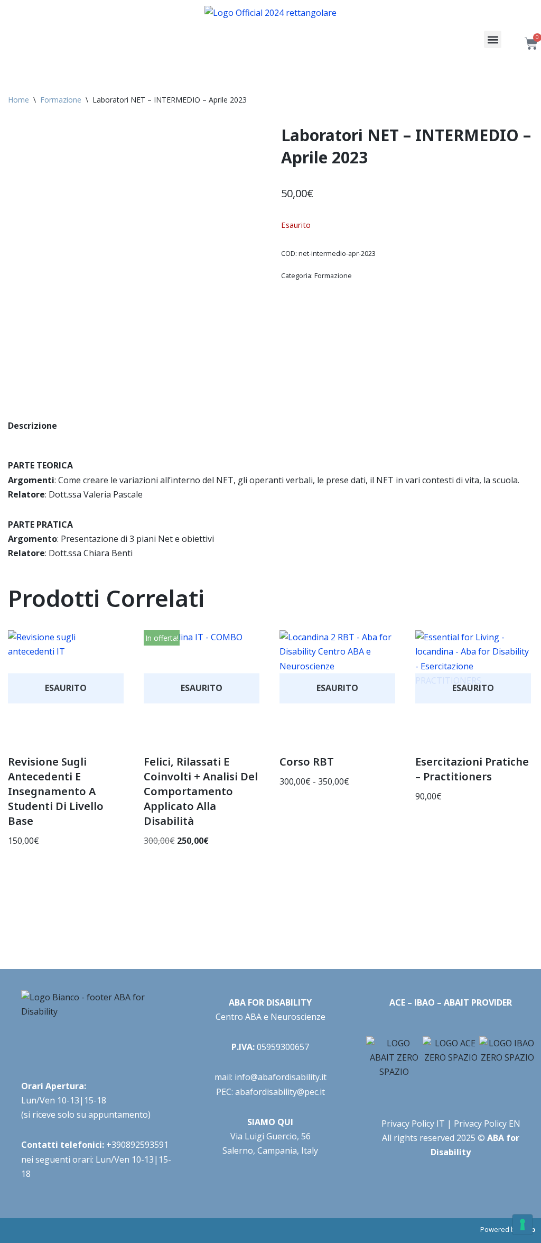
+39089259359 (135, 1144)
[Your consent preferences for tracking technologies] (522, 1224)
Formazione (60, 100)
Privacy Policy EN (487, 1123)
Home (18, 100)
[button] (492, 39)
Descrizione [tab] (32, 425)
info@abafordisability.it (281, 1077)
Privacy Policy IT (413, 1123)
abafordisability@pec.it (280, 1092)
